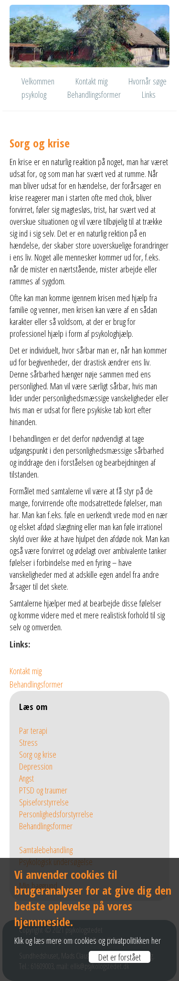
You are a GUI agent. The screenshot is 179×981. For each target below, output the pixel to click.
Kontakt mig (91, 81)
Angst (26, 778)
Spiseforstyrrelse (44, 802)
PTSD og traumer (43, 790)
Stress (28, 742)
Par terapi (33, 730)
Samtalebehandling (46, 850)
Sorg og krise (37, 754)
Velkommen (37, 81)
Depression (36, 766)
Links (149, 94)
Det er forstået (119, 957)
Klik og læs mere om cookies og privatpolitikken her (87, 940)
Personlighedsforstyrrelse (56, 814)
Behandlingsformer (94, 94)
